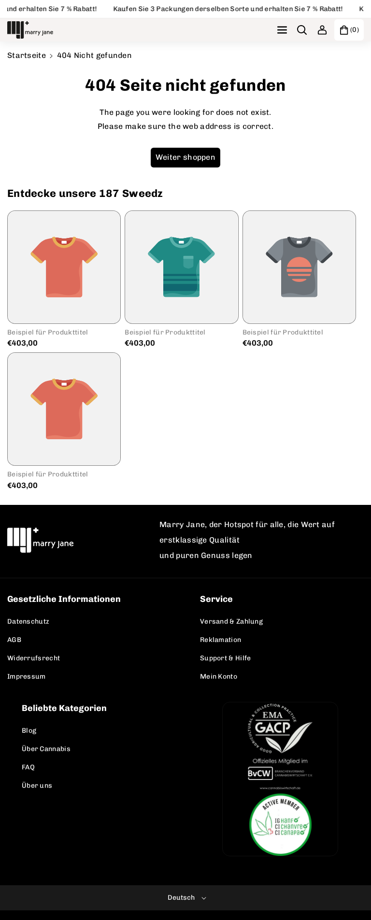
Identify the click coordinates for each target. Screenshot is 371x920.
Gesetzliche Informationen (64, 599)
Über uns (37, 785)
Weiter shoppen (185, 157)
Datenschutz (28, 621)
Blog (29, 730)
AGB (14, 640)
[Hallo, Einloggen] (322, 30)
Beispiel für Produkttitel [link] (47, 332)
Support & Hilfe (225, 658)
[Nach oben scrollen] (350, 889)
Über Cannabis (46, 749)
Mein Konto (218, 676)
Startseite (26, 55)
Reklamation (220, 640)
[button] (283, 30)
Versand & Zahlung (231, 621)
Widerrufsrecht (33, 658)
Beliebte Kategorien (64, 708)
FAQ (28, 767)
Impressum (26, 676)
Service (216, 599)
